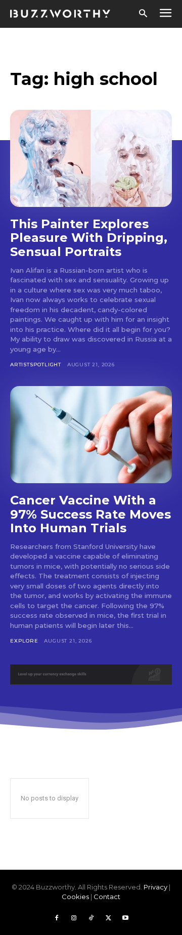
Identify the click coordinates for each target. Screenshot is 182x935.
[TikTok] (91, 918)
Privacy (155, 887)
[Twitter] (108, 918)
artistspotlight (35, 364)
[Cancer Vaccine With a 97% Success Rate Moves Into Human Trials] (91, 434)
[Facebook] (57, 918)
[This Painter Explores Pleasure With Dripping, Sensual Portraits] (91, 158)
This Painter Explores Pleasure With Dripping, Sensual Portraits (88, 238)
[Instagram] (74, 918)
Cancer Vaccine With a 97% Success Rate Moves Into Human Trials (90, 514)
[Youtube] (125, 918)
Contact (107, 896)
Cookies (75, 896)
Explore (24, 641)
